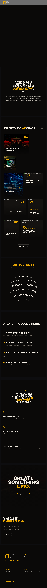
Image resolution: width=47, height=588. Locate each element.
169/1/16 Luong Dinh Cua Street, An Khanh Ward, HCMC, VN (32, 572)
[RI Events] (10, 556)
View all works (23, 246)
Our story (23, 106)
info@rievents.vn (8, 573)
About (25, 558)
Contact (26, 565)
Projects (26, 556)
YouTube (40, 581)
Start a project (23, 494)
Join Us (25, 563)
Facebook (34, 581)
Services (26, 561)
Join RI (7, 534)
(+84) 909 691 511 (9, 571)
